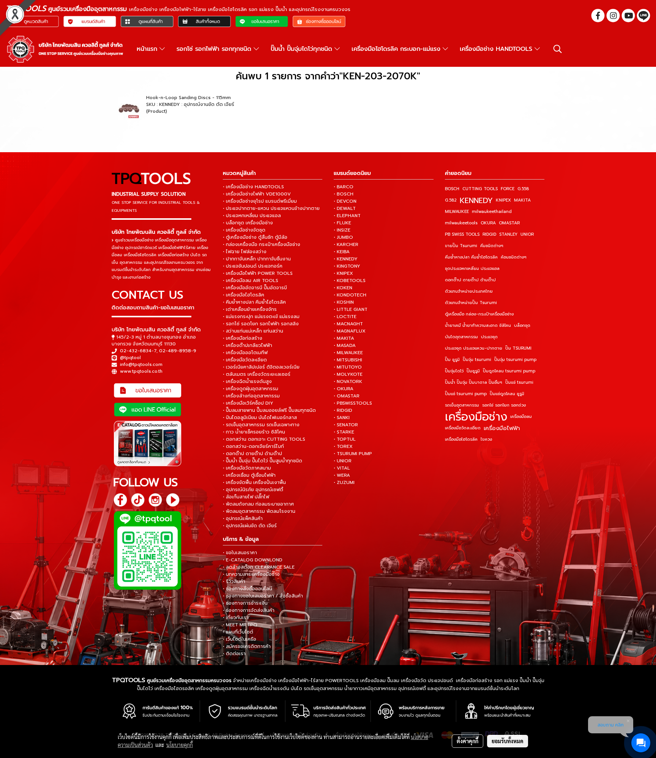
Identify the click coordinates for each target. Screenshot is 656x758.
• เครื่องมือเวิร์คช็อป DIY (248, 403)
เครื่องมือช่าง (476, 416)
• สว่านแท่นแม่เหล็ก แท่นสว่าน (253, 331)
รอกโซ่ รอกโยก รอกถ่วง (504, 405)
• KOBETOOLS (350, 280)
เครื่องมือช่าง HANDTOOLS (497, 49)
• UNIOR (343, 460)
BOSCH (452, 189)
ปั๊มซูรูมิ (473, 371)
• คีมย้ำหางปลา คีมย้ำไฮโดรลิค (254, 302)
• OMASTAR (347, 395)
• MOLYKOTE (348, 374)
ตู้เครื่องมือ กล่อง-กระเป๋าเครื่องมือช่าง (479, 314)
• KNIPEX (343, 273)
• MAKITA (344, 338)
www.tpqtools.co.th (141, 371)
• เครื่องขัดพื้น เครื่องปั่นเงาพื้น (254, 482)
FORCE (507, 189)
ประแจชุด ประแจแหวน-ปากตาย (473, 348)
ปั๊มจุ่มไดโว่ (454, 371)
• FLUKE (342, 222)
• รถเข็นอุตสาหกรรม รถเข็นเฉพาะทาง (261, 424)
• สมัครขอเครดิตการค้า (247, 646)
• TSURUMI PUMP (353, 453)
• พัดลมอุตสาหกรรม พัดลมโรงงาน (259, 511)
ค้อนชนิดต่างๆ (514, 257)
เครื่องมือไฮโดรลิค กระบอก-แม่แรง (397, 49)
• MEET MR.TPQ (240, 624)
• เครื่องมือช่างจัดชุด (244, 230)
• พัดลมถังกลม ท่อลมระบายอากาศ (258, 504)
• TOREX (343, 446)
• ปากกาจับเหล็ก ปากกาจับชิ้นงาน (257, 258)
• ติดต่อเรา (234, 653)
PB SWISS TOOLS (462, 234)
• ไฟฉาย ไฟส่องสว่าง (244, 251)
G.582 (451, 200)
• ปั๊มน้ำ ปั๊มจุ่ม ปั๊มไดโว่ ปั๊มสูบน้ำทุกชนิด (262, 460)
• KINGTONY (347, 266)
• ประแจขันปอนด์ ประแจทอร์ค (252, 266)
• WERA (342, 475)
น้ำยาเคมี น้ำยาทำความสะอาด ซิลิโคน (478, 325)
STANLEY (508, 234)
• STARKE (344, 432)
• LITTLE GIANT (350, 309)
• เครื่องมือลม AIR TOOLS (250, 280)
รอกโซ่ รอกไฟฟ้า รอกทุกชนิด (215, 49)
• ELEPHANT (347, 215)
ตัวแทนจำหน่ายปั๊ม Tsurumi (471, 302)
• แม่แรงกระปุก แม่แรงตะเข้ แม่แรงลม (261, 316)
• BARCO (343, 186)
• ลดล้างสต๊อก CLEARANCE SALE (259, 567)
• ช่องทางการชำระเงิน (245, 603)
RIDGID (489, 234)
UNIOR (527, 234)
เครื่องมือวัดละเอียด (463, 428)
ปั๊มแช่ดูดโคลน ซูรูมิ (507, 394)
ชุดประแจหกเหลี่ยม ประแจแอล (472, 268)
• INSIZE (342, 230)
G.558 (523, 189)
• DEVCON (345, 201)
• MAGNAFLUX (350, 331)
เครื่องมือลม (521, 416)
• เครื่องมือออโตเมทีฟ (245, 352)
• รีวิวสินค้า (234, 581)
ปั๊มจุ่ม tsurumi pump (515, 359)
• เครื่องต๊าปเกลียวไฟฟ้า (247, 345)
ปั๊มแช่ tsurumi (519, 382)
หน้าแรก (148, 49)
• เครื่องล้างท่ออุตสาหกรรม (251, 395)
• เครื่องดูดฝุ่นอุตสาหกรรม (250, 388)
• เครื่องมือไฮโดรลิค (243, 295)
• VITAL (342, 468)
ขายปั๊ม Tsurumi (461, 246)
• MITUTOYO (348, 367)
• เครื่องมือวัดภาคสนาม (247, 468)
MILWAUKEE (457, 211)
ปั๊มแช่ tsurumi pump (466, 394)
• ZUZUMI (344, 482)
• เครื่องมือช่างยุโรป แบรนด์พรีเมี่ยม (260, 201)
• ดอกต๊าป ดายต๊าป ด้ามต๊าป (252, 453)
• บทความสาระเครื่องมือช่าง (251, 574)
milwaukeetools (461, 223)
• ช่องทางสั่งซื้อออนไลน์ (247, 588)
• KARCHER (346, 244)
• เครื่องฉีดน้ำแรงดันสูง (247, 381)
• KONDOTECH (350, 295)
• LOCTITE (345, 316)
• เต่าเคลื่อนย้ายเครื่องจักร (250, 309)
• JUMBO (343, 237)
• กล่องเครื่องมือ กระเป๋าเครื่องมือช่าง (261, 244)
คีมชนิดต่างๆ (491, 246)
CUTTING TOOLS (480, 189)
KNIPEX (503, 200)
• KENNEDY (346, 258)
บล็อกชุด (522, 325)
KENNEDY (476, 200)
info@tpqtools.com (141, 364)
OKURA (488, 223)
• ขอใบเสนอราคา (240, 552)
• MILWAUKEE (348, 352)
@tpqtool (130, 357)
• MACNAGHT (348, 323)
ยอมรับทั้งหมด (508, 741)
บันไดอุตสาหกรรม (461, 337)
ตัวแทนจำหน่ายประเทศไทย (469, 291)
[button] (557, 49)
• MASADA (345, 345)
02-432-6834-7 (138, 350)
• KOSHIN (344, 302)
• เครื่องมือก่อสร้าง (242, 338)
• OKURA (343, 388)
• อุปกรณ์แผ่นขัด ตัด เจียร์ (250, 525)
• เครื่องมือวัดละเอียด (245, 359)
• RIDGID (343, 410)
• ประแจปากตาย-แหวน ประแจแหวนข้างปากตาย (271, 208)
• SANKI (342, 417)
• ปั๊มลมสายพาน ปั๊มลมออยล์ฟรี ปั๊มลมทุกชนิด (269, 410)
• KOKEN (343, 287)
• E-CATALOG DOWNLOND (252, 559)
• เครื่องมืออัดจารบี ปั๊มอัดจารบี (255, 287)
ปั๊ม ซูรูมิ (452, 359)
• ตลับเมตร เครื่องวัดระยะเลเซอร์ (256, 374)
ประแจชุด (489, 337)
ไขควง (486, 439)
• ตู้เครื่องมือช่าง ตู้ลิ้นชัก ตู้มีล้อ (255, 237)
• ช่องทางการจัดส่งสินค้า (248, 610)
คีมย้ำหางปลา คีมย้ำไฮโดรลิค (471, 257)
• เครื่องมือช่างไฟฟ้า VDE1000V (257, 194)
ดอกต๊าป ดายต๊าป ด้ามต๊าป (470, 280)
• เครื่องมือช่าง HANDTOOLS (253, 186)
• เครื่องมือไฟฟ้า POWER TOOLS (258, 273)
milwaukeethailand (492, 211)
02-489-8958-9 (177, 350)
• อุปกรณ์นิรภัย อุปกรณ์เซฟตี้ (253, 489)
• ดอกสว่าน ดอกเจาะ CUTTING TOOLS (264, 439)
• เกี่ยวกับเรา (236, 617)
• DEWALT (345, 208)
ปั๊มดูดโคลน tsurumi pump (509, 371)
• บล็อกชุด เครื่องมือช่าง (248, 222)
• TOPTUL (345, 439)
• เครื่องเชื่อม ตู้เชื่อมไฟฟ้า (249, 475)
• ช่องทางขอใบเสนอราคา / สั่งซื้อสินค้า (263, 596)
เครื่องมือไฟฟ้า (502, 428)
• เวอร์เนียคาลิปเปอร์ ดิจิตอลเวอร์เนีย (261, 367)
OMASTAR (509, 223)
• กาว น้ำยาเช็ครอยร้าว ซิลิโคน (254, 432)
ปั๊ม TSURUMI (518, 348)
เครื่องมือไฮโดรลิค (461, 439)
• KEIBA (342, 251)
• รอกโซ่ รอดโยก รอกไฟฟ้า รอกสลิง (261, 323)
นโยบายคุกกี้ (179, 744)
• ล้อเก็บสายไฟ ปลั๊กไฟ (246, 496)
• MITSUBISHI (348, 359)
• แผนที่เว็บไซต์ (238, 632)
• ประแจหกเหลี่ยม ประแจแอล (252, 215)
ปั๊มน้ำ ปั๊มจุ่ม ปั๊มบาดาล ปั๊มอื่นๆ (473, 382)
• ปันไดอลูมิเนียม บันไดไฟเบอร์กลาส (260, 417)
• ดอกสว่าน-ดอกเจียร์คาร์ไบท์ (253, 446)
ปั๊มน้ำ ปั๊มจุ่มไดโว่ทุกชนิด (302, 49)
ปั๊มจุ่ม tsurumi (477, 359)
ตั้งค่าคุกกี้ (467, 741)
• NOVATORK (348, 381)
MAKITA (522, 200)
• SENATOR (346, 424)
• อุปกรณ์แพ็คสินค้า (243, 518)
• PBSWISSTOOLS (353, 403)
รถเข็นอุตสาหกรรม (462, 405)
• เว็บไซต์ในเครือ (239, 639)
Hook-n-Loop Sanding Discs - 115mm (188, 97)
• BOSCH (343, 194)
